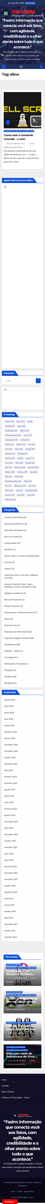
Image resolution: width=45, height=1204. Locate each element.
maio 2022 (9, 860)
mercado (20, 467)
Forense (8, 562)
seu (32, 486)
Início (4, 1080)
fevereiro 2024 (10, 809)
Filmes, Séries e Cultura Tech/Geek (19, 556)
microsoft (33, 467)
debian (20, 444)
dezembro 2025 (11, 745)
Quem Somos (8, 1092)
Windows (8, 677)
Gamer (7, 569)
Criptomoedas (10, 543)
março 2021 (9, 905)
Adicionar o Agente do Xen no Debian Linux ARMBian (21, 1001)
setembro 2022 (10, 847)
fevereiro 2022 (10, 867)
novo (33, 472)
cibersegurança (13, 435)
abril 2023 (8, 828)
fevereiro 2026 (10, 732)
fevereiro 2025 (10, 777)
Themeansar (22, 1186)
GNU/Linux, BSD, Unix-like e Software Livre (18, 131)
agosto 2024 (9, 790)
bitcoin (24, 431)
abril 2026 (8, 719)
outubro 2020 (10, 911)
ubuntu (9, 495)
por (8, 486)
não (8, 477)
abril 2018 (8, 918)
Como (28, 435)
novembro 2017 (11, 924)
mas (8, 467)
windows (10, 500)
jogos (30, 458)
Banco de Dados (11, 537)
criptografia (11, 440)
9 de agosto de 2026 (17, 1006)
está (8, 449)
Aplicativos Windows (13, 530)
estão (19, 449)
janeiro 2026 (9, 738)
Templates (8, 670)
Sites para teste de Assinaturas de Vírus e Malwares (21, 1056)
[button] (37, 66)
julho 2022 (9, 854)
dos (31, 444)
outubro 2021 (10, 886)
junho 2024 (9, 796)
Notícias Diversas (12, 606)
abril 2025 (8, 770)
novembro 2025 (11, 751)
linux (9, 463)
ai (30, 421)
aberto (9, 421)
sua (19, 490)
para (19, 477)
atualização (11, 431)
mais (19, 463)
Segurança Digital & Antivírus (17, 638)
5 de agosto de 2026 (17, 1033)
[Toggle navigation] (21, 66)
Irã (20, 458)
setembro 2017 (10, 937)
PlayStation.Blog (13, 481)
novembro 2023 (11, 822)
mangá (30, 463)
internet (10, 458)
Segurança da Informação (15, 632)
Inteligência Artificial (13, 593)
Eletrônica (8, 549)
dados (9, 444)
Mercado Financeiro (13, 600)
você (30, 495)
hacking (22, 454)
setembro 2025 (10, 764)
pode (27, 481)
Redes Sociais (10, 625)
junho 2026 (9, 713)
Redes (7, 619)
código (24, 440)
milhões (10, 472)
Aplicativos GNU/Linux (14, 524)
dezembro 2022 (11, 834)
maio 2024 (9, 802)
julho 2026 (9, 706)
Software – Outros (12, 651)
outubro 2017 (10, 931)
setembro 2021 (10, 892)
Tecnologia (31, 490)
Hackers (10, 454)
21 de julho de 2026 (17, 1060)
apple (21, 426)
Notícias (22, 472)
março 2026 (9, 725)
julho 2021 (9, 899)
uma (20, 495)
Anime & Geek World (13, 517)
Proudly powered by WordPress (15, 1182)
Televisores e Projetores (14, 664)
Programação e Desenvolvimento (18, 612)
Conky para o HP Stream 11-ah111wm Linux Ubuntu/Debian (21, 974)
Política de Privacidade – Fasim (16, 1098)
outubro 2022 (10, 841)
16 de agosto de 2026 (17, 978)
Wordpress (9, 683)
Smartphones (10, 645)
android (10, 426)
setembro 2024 (10, 783)
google (30, 449)
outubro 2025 (10, 758)
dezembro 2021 (11, 873)
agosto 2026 (9, 700)
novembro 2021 (11, 879)
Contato (5, 1086)
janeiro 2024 (9, 815)
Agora (21, 421)
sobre (9, 490)
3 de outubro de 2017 (15, 144)
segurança (20, 486)
